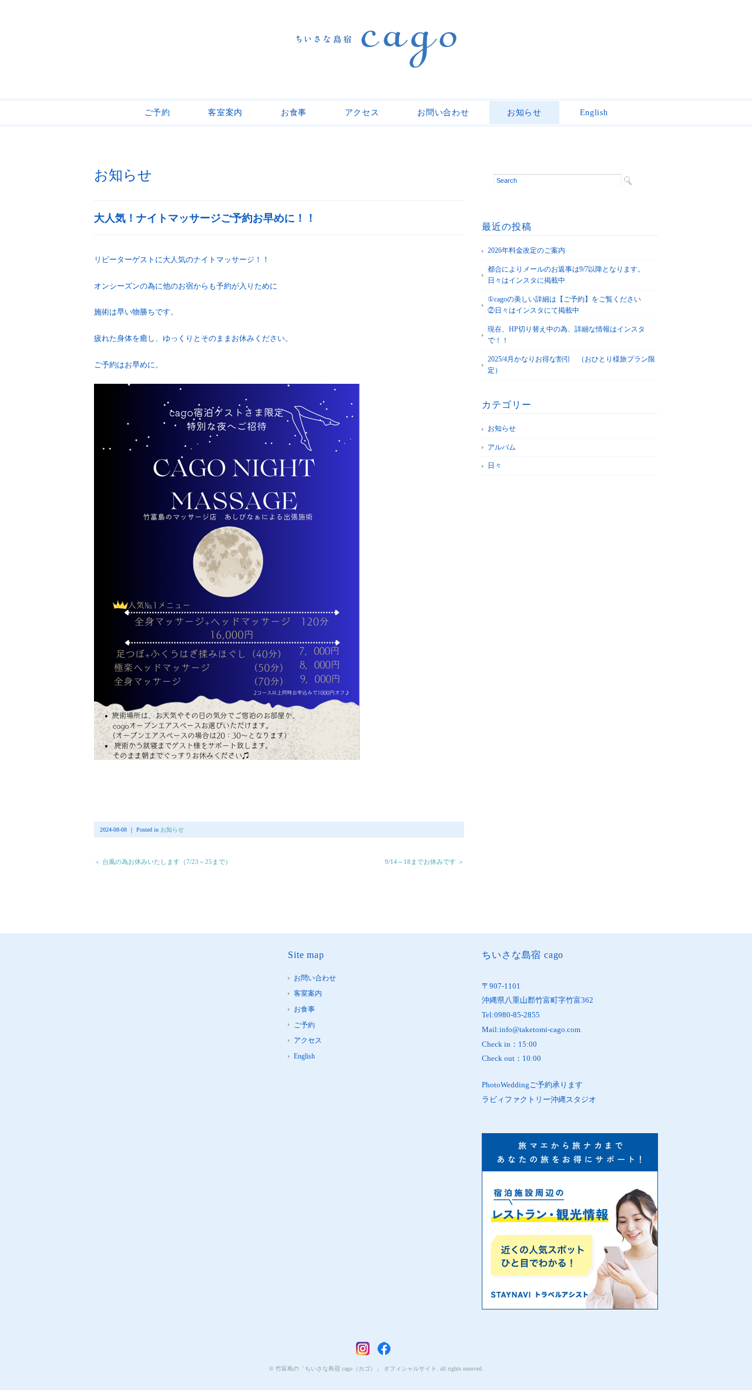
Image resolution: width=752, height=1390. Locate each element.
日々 (495, 465)
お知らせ (524, 112)
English (594, 112)
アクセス (362, 112)
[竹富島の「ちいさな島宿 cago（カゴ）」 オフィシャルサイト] (376, 39)
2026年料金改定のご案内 (526, 250)
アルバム (502, 447)
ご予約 (157, 112)
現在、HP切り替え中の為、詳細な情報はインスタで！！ (566, 335)
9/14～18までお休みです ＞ (424, 861)
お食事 (294, 112)
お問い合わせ (443, 112)
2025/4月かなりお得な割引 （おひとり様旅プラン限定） (571, 365)
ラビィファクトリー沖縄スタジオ (539, 1099)
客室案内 (225, 112)
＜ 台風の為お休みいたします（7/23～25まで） (162, 861)
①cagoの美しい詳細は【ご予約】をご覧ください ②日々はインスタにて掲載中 (571, 305)
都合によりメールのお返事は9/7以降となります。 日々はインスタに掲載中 (570, 275)
